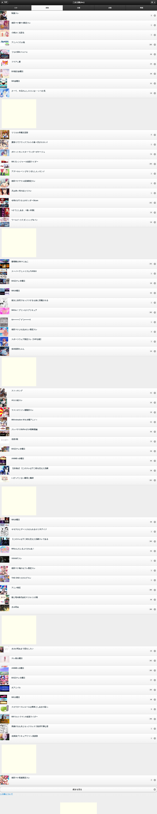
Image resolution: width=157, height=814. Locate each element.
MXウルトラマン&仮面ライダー (81, 718)
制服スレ (81, 14)
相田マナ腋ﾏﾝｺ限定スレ (81, 24)
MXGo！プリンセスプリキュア (81, 311)
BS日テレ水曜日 (81, 450)
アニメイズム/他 (81, 43)
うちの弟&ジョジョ (81, 53)
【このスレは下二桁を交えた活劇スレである (81, 540)
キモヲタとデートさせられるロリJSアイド (81, 530)
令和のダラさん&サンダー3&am (81, 201)
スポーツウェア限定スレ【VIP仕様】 (81, 340)
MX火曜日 (81, 698)
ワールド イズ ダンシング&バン (81, 221)
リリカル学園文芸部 (81, 133)
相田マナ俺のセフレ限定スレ (81, 569)
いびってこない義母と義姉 (81, 479)
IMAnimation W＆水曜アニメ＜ (81, 421)
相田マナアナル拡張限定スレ (81, 182)
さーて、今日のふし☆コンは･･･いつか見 (81, 92)
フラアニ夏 (81, 63)
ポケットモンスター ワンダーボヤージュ (81, 153)
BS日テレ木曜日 (81, 282)
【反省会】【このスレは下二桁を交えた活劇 (81, 469)
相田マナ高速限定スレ (81, 779)
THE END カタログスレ (81, 579)
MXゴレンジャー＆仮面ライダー (81, 163)
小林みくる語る (81, 34)
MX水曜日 (81, 521)
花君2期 (81, 440)
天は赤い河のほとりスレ (81, 192)
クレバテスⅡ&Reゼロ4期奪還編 (81, 430)
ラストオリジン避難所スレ (81, 411)
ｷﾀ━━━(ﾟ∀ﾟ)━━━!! (81, 321)
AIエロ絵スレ (81, 401)
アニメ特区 (81, 589)
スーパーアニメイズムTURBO (81, 272)
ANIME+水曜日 (81, 459)
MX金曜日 (81, 82)
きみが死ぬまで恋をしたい (81, 650)
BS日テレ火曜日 (81, 679)
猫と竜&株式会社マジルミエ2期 (81, 598)
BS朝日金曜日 (81, 72)
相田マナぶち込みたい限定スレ (81, 330)
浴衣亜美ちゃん (81, 350)
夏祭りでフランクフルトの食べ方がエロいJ (81, 143)
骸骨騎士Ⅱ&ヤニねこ (81, 263)
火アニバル (81, 688)
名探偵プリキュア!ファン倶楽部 (81, 737)
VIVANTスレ (81, 559)
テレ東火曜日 (81, 659)
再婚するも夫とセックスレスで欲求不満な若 (81, 727)
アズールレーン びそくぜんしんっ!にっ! (81, 172)
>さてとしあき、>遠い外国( (81, 211)
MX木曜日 (81, 292)
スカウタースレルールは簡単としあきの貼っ (81, 708)
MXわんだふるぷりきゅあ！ (81, 550)
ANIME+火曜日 (81, 669)
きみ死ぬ (81, 608)
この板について (6, 794)
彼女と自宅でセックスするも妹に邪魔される (81, 301)
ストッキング (81, 392)
